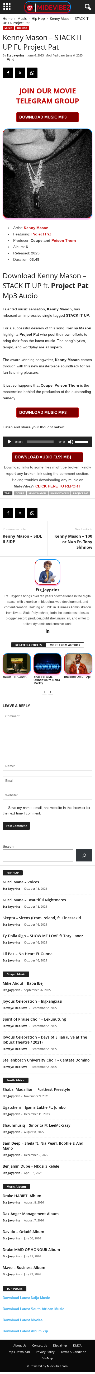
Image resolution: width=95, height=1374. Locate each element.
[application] (47, 442)
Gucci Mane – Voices (21, 881)
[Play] (9, 441)
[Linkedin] (47, 631)
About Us (19, 1345)
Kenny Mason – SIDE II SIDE (22, 538)
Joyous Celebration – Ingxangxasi (32, 1001)
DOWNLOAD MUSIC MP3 (42, 117)
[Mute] (70, 441)
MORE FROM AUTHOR (65, 645)
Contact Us (39, 1345)
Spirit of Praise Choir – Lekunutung (34, 1019)
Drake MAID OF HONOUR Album (31, 1249)
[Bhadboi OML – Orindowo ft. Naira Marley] (48, 663)
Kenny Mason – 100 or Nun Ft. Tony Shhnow (73, 541)
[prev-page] (44, 692)
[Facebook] (8, 73)
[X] (20, 73)
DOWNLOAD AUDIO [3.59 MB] (43, 457)
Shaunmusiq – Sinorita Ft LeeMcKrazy (36, 1125)
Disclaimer (60, 1345)
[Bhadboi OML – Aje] (78, 663)
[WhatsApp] (32, 73)
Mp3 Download (19, 1352)
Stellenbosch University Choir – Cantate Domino (46, 1060)
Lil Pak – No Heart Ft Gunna (28, 953)
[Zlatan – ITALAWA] (17, 663)
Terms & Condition (73, 1352)
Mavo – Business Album (24, 1267)
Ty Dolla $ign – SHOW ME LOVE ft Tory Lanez (43, 935)
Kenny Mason (36, 228)
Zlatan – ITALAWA (14, 677)
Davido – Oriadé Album (23, 1231)
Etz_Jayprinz (15, 55)
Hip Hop (38, 18)
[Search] (84, 855)
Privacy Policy (45, 1352)
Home (7, 18)
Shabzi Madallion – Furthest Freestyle (36, 1089)
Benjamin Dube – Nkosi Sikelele (31, 1166)
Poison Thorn (63, 240)
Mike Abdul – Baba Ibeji (24, 983)
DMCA (77, 1345)
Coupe (20, 493)
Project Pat (41, 234)
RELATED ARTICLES (28, 645)
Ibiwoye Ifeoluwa (15, 1008)
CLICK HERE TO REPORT (57, 486)
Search (8, 847)
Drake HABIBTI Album (22, 1195)
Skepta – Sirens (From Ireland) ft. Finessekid (42, 917)
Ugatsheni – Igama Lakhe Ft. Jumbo (34, 1107)
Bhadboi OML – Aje (77, 677)
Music (22, 18)
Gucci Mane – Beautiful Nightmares (34, 899)
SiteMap (47, 1358)
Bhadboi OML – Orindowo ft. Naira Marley (47, 680)
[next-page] (50, 692)
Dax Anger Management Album (31, 1213)
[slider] (82, 441)
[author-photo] (47, 572)
